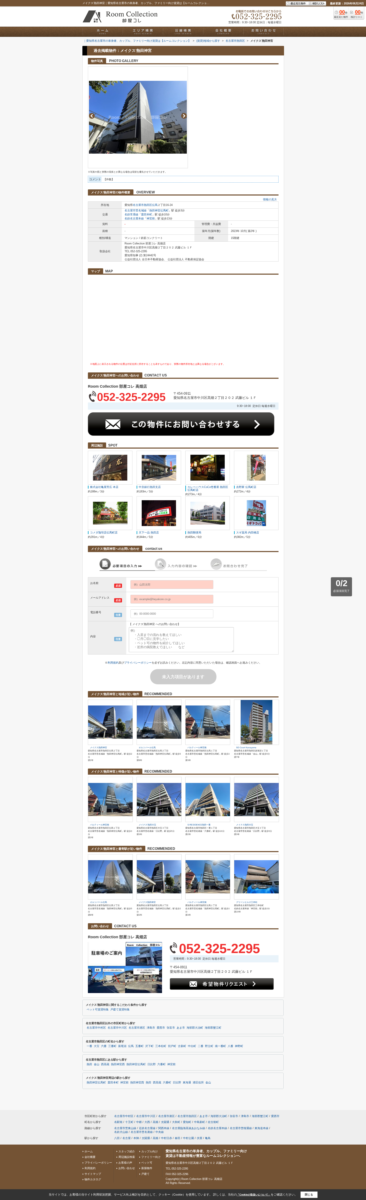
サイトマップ (93, 1173)
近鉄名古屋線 (147, 1128)
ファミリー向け (151, 1157)
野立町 (209, 1046)
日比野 (151, 1064)
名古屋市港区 (137, 1027)
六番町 (161, 1064)
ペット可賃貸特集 (98, 1009)
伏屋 (199, 1138)
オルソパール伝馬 (147, 747)
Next (184, 116)
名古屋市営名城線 (136, 210)
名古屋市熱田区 (142, 205)
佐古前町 (213, 1122)
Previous (92, 116)
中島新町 (199, 1122)
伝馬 (155, 205)
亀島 (208, 1138)
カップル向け (149, 1151)
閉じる (309, 1194)
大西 (147, 1122)
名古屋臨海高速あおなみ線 (188, 1128)
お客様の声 (125, 1162)
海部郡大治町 (195, 1027)
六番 (104, 1046)
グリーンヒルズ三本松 (246, 902)
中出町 (192, 1046)
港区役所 (198, 1082)
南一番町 (220, 1046)
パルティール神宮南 (197, 747)
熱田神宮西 (118, 1064)
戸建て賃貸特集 (120, 1009)
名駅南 (118, 1122)
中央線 (159, 1132)
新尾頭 (122, 1046)
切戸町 (172, 1046)
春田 (177, 1138)
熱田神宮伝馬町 (159, 210)
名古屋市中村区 (96, 1027)
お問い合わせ (126, 1168)
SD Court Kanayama (246, 747)
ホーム (89, 1151)
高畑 (155, 1122)
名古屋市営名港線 (142, 1132)
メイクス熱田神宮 (98, 747)
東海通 (187, 1082)
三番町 (112, 1046)
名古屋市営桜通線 (241, 1128)
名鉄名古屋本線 (134, 218)
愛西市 (161, 1027)
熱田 (89, 1064)
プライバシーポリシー (138, 662)
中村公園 (188, 1138)
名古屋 (126, 1138)
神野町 (239, 1046)
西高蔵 (105, 1064)
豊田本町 (146, 214)
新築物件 (146, 1168)
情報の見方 (270, 199)
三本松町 (160, 1046)
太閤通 (165, 1122)
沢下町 (149, 1046)
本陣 (136, 1138)
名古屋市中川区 (117, 1027)
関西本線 (163, 1128)
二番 (200, 1046)
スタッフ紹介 (126, 1151)
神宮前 (151, 218)
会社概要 (90, 1157)
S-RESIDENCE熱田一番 (199, 825)
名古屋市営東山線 (125, 1128)
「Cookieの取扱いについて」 (254, 1194)
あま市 (181, 1027)
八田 (117, 1138)
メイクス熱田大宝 (244, 825)
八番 (230, 1046)
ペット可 (146, 1162)
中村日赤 (166, 1138)
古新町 (182, 1046)
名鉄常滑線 (131, 214)
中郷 (139, 1122)
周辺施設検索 (126, 1157)
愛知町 (187, 1122)
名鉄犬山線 (121, 1132)
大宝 (96, 1046)
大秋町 (176, 1122)
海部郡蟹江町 (213, 1027)
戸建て (145, 1173)
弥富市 (171, 1027)
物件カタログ (93, 1179)
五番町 (139, 1046)
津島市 (151, 1027)
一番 (89, 1046)
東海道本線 (261, 1128)
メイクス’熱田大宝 (147, 825)
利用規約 (113, 662)
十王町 (129, 1122)
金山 (96, 1064)
